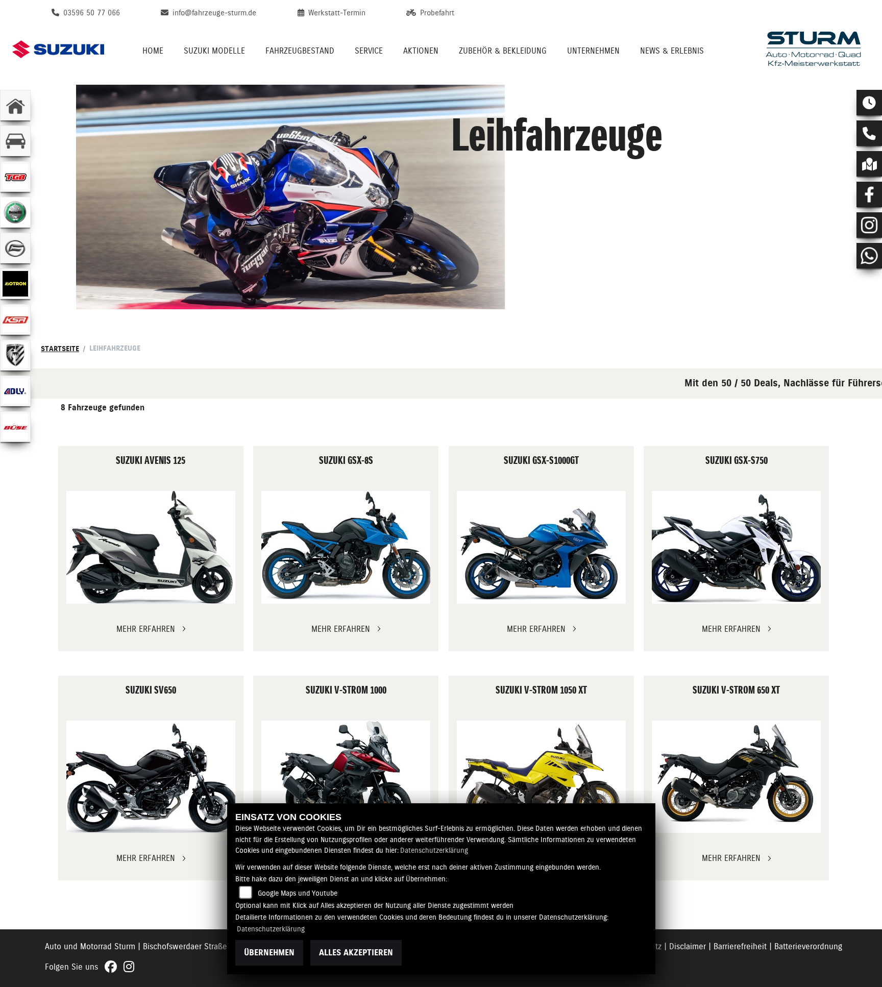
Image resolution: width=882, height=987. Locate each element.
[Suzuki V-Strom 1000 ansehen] (345, 777)
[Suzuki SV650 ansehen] (150, 777)
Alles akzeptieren (356, 952)
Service (369, 51)
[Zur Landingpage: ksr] (15, 319)
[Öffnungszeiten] (869, 102)
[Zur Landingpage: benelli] (15, 212)
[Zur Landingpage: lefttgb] (15, 176)
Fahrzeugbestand (299, 51)
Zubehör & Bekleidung (503, 51)
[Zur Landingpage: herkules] (15, 355)
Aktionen (420, 51)
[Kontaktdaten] (869, 133)
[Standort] (869, 164)
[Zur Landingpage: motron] (15, 283)
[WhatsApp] (869, 255)
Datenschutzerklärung (434, 850)
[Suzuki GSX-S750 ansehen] (736, 547)
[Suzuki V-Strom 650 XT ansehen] (736, 777)
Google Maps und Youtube (297, 893)
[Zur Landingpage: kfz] (15, 141)
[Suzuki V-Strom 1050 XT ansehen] (541, 777)
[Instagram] (869, 225)
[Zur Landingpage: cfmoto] (15, 248)
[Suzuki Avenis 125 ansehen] (150, 547)
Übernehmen (269, 952)
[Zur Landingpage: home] (15, 105)
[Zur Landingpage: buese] (15, 426)
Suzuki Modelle (214, 51)
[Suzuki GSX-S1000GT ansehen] (541, 547)
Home (152, 51)
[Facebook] (869, 194)
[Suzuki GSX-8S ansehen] (345, 547)
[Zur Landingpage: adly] (15, 391)
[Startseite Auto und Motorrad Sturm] (813, 49)
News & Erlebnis (672, 51)
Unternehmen (593, 51)
